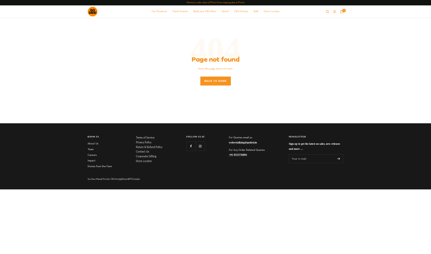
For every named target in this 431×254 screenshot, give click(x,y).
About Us (93, 144)
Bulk (256, 11)
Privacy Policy (143, 142)
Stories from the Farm (100, 166)
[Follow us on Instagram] (200, 146)
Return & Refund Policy (149, 147)
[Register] (338, 159)
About (225, 11)
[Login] (334, 11)
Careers (92, 155)
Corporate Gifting (146, 156)
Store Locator (272, 11)
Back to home (215, 80)
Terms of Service (145, 137)
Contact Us (142, 151)
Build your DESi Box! (204, 11)
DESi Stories (241, 11)
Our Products (159, 11)
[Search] (327, 11)
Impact (91, 161)
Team (91, 149)
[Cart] (341, 11)
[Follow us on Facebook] (191, 146)
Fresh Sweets (180, 11)
